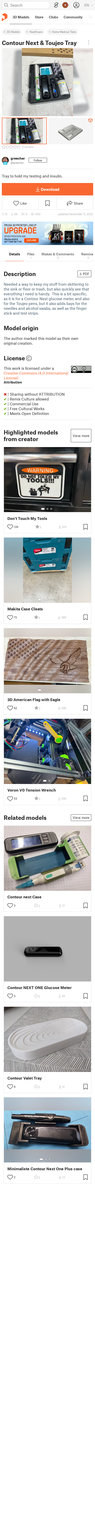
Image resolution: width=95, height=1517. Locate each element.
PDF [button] (86, 274)
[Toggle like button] (10, 527)
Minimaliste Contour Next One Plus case (44, 1169)
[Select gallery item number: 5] (55, 600)
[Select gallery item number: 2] (47, 509)
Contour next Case (24, 897)
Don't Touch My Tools (27, 518)
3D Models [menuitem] (20, 17)
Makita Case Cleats (25, 609)
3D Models (13, 31)
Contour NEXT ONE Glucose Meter (39, 987)
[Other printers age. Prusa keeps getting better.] (47, 233)
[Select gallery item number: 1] (43, 509)
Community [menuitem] (73, 17)
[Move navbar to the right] (90, 17)
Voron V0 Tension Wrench (31, 790)
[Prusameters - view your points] (65, 5)
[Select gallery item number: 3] (51, 509)
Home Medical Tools (64, 31)
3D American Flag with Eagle (33, 699)
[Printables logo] (4, 17)
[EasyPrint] (56, 5)
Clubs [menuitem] (53, 17)
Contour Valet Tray (24, 1078)
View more (81, 436)
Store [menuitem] (39, 17)
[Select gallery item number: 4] (51, 600)
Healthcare (35, 31)
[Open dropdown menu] (88, 42)
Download (50, 189)
